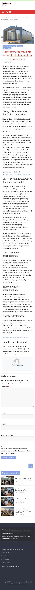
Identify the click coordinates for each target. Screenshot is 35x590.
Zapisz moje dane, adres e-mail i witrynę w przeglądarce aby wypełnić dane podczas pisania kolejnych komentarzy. (16, 451)
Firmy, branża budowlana (9, 46)
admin (20, 365)
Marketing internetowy (8, 533)
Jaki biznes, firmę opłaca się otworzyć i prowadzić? (16, 530)
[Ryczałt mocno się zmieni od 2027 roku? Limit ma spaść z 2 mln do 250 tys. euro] (7, 488)
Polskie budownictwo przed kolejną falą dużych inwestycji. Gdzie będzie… (23, 510)
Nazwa (4, 413)
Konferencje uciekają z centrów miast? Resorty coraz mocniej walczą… (23, 480)
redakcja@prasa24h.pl (13, 566)
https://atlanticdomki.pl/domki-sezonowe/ (15, 337)
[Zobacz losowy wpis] (10, 12)
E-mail (3, 424)
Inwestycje (20, 46)
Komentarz (5, 387)
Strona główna (6, 18)
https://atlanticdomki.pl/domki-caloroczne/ (17, 174)
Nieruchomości (7, 48)
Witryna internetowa (7, 435)
